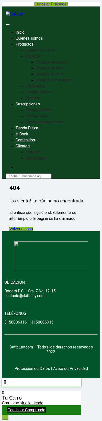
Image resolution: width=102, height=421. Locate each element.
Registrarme (36, 158)
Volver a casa (21, 229)
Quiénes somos (29, 38)
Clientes (23, 146)
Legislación (35, 86)
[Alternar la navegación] (8, 24)
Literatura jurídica (40, 50)
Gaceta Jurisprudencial (45, 122)
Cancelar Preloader (51, 4)
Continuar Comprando (26, 410)
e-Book (22, 134)
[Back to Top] (5, 417)
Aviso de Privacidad (70, 368)
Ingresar (33, 152)
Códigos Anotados (51, 62)
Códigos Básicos (50, 68)
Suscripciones (28, 104)
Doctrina (33, 98)
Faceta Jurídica (38, 110)
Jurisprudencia (38, 92)
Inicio (20, 32)
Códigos (33, 56)
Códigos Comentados (54, 80)
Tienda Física (27, 128)
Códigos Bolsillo (49, 74)
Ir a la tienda (32, 403)
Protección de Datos (32, 368)
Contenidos (25, 140)
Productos (25, 44)
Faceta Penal (37, 116)
